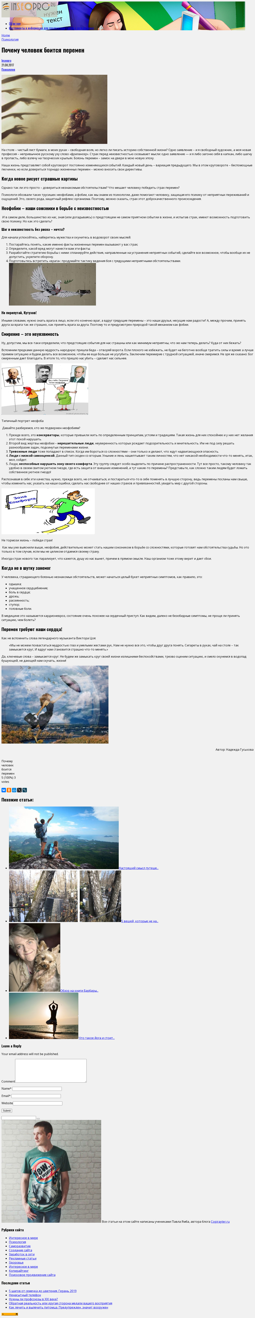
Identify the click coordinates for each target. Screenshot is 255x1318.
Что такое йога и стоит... (97, 1038)
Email (6, 1096)
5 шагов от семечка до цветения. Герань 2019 (43, 1291)
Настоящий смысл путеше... (138, 868)
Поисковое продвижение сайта (32, 1275)
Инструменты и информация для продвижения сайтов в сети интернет (51, 28)
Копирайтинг (19, 1271)
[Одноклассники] (9, 790)
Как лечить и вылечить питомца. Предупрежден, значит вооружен (58, 1307)
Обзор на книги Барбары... (79, 991)
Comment (8, 1081)
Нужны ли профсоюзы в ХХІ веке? (33, 1299)
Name (6, 1088)
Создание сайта (20, 1250)
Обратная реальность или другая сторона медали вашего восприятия (60, 1303)
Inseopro (6, 60)
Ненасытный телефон (25, 1295)
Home (5, 35)
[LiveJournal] (24, 790)
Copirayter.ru (220, 1222)
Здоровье (16, 1262)
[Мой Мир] (14, 790)
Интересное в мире (23, 1238)
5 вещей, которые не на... (139, 921)
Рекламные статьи (22, 1258)
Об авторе (15, 23)
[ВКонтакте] (3, 790)
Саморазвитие (20, 1246)
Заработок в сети (22, 1254)
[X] (19, 790)
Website (7, 1103)
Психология (8, 69)
